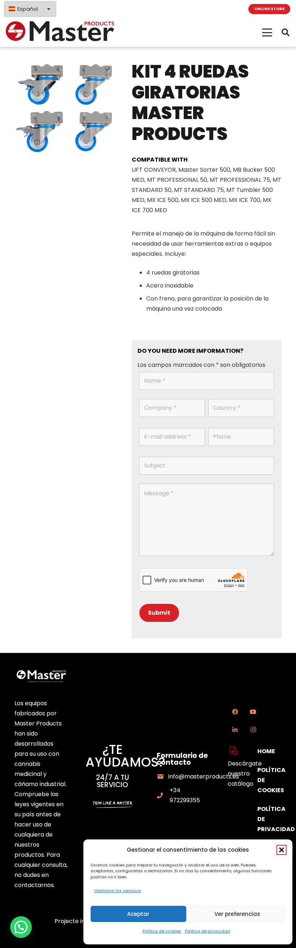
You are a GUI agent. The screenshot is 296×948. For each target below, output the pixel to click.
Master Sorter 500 (204, 170)
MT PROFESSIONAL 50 (177, 180)
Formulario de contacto (182, 759)
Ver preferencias (237, 914)
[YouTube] (253, 712)
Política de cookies (162, 931)
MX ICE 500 (162, 200)
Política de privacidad (207, 931)
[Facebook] (235, 712)
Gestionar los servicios (117, 891)
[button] (281, 849)
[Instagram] (253, 730)
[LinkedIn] (235, 730)
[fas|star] (234, 750)
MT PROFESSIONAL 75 (240, 180)
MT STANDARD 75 (199, 190)
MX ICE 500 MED (203, 200)
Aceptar (138, 914)
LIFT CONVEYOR (154, 170)
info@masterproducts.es (203, 776)
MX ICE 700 (244, 200)
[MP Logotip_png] (60, 32)
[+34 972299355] (163, 795)
